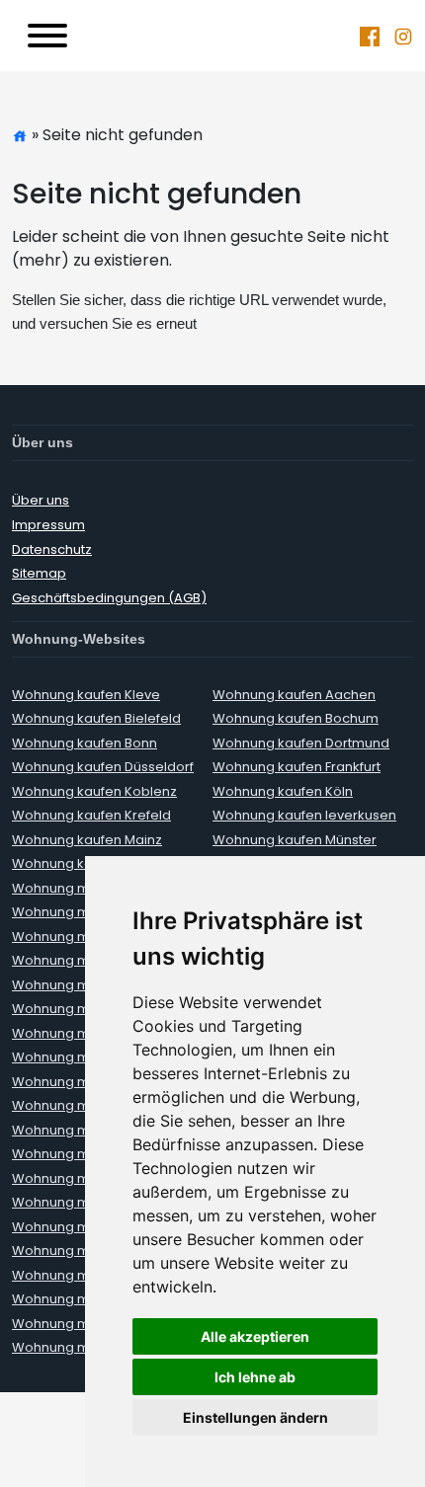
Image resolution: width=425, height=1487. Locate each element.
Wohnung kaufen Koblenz (94, 791)
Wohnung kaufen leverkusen (304, 815)
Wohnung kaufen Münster (294, 839)
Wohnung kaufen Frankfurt (296, 766)
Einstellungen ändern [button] (255, 1417)
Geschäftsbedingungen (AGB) (109, 597)
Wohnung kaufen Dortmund (300, 743)
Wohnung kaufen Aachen (294, 694)
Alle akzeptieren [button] (255, 1336)
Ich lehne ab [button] (255, 1377)
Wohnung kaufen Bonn (84, 743)
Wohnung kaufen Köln (282, 791)
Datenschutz (52, 549)
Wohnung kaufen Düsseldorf (103, 766)
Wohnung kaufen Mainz (87, 839)
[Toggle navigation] (47, 35)
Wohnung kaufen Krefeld (91, 815)
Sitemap (39, 573)
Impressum (48, 524)
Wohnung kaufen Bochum (295, 718)
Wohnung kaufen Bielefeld (96, 718)
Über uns (40, 500)
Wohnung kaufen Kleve (86, 694)
